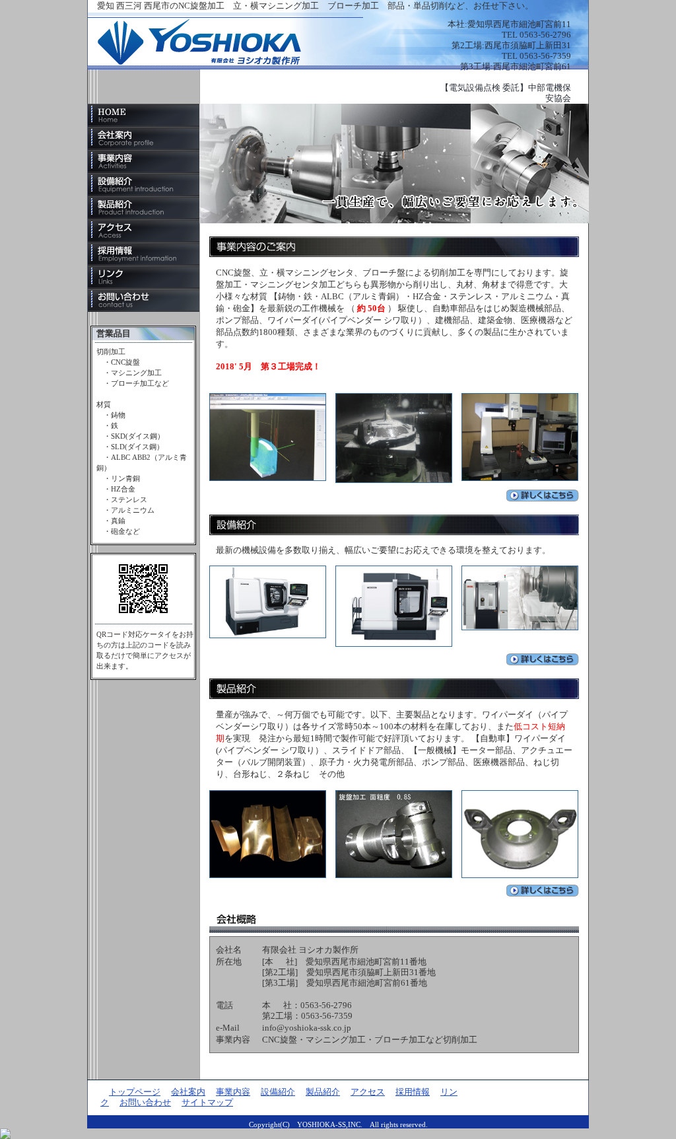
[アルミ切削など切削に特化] (267, 398)
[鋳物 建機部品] (519, 795)
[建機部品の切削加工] (393, 398)
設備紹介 (143, 184)
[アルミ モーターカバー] (393, 795)
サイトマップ (207, 1102)
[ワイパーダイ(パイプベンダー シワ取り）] (267, 795)
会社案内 (143, 138)
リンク (143, 277)
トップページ (143, 115)
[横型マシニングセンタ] (519, 570)
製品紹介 (143, 207)
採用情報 (143, 254)
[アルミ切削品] (519, 398)
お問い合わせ (143, 300)
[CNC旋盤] (267, 570)
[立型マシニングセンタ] (393, 570)
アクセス (143, 230)
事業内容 (143, 161)
